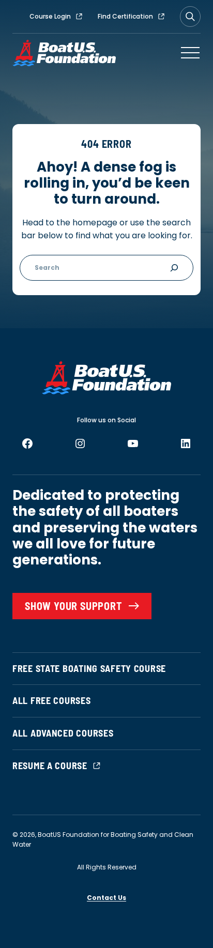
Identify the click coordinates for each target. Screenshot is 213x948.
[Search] (190, 16)
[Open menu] (190, 52)
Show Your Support (74, 606)
